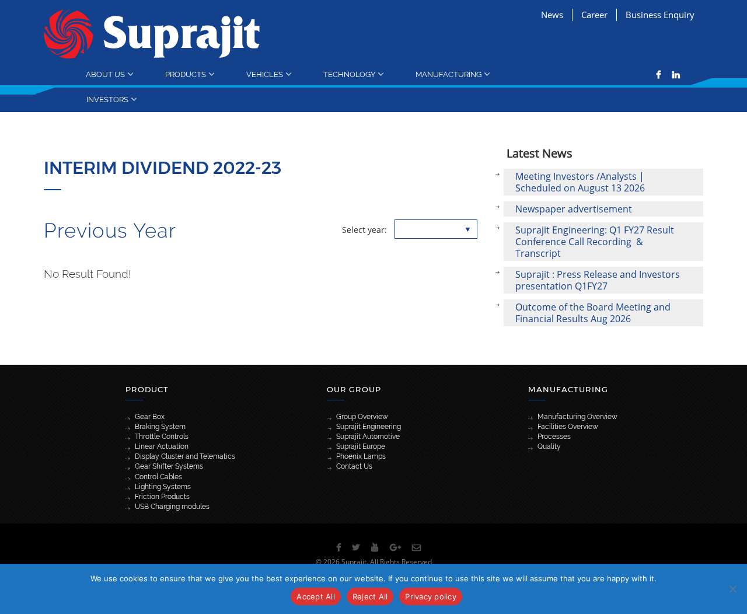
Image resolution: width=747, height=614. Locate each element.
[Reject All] (732, 589)
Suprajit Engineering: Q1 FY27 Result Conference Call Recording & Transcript (594, 242)
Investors (107, 99)
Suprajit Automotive (368, 436)
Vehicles (264, 74)
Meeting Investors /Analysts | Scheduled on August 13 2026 (580, 182)
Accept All (315, 596)
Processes (554, 436)
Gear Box (150, 417)
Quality (549, 446)
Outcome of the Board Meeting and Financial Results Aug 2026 (593, 313)
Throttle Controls (162, 436)
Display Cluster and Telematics (185, 456)
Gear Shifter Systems (169, 466)
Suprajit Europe (360, 446)
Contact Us (354, 466)
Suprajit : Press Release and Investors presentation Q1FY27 (597, 280)
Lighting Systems (163, 487)
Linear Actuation (162, 446)
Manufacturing (448, 74)
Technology (349, 74)
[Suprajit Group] (152, 33)
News (552, 14)
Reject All (370, 596)
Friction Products (162, 497)
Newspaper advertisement (573, 209)
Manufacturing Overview (577, 417)
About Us (105, 74)
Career (594, 14)
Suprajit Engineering (368, 427)
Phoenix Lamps (361, 456)
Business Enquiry (660, 14)
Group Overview (362, 417)
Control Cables (158, 477)
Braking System (160, 427)
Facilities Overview (567, 427)
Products (185, 74)
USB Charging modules (172, 507)
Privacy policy (430, 596)
